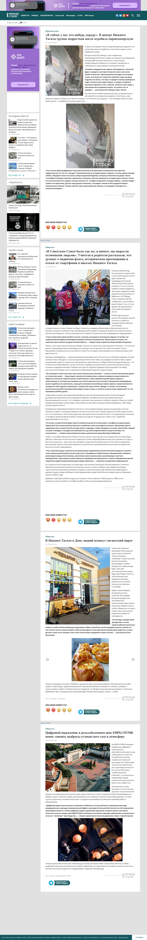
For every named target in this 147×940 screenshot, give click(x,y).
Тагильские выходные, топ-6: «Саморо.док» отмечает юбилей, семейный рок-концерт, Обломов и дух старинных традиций (22, 168)
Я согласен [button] (139, 937)
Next (133, 659)
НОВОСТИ (25, 15)
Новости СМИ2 (45, 240)
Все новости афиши (18, 403)
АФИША (34, 15)
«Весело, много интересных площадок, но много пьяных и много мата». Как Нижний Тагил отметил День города (23, 392)
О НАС (80, 15)
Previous (47, 659)
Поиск (132, 15)
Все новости (15, 175)
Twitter (120, 15)
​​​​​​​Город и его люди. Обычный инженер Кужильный (23, 206)
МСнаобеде (70, 15)
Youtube (127, 15)
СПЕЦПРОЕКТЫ (46, 15)
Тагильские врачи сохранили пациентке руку (26, 155)
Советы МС (59, 15)
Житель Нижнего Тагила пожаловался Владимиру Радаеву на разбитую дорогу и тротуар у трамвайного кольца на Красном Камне (22, 272)
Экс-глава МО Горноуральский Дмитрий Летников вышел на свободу (23, 257)
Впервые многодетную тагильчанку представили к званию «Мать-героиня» (28, 295)
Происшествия (51, 31)
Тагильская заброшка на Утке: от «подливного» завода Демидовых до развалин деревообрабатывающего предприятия (23, 236)
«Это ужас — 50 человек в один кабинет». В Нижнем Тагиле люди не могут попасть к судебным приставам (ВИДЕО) (23, 142)
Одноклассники (124, 15)
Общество (49, 247)
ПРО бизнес (89, 15)
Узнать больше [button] (123, 937)
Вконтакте (117, 15)
